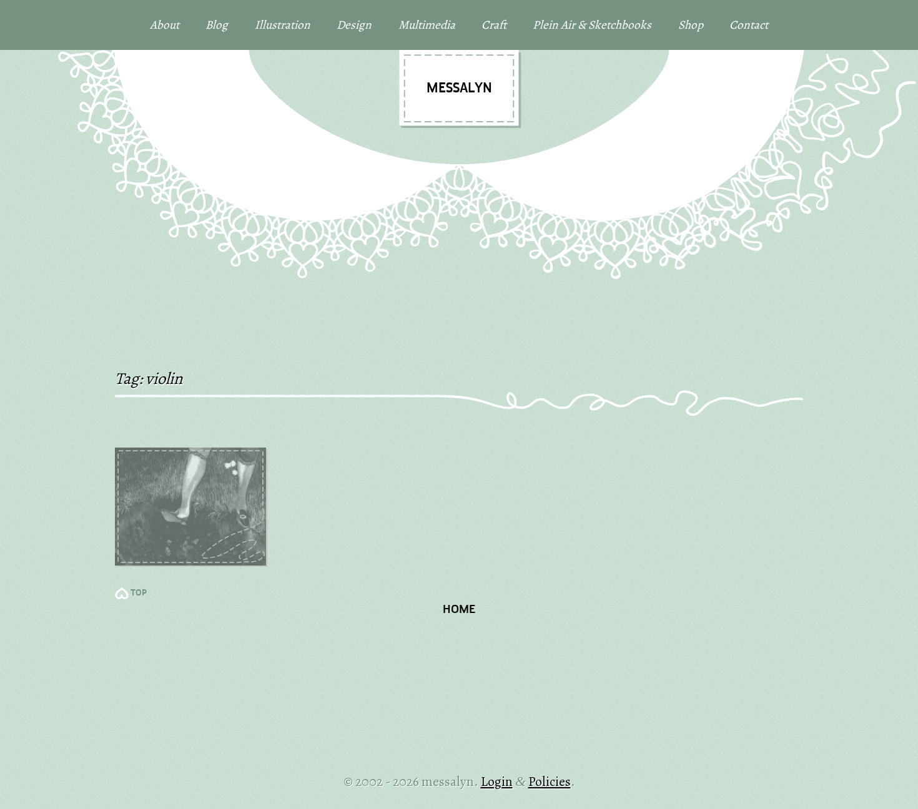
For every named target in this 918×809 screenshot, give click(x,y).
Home (459, 610)
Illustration (282, 24)
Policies (549, 781)
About (164, 24)
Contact (748, 24)
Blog (216, 24)
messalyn (459, 89)
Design (354, 24)
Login (497, 781)
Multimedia (426, 24)
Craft (493, 24)
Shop (690, 24)
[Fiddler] (191, 507)
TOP (139, 593)
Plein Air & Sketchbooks (592, 24)
